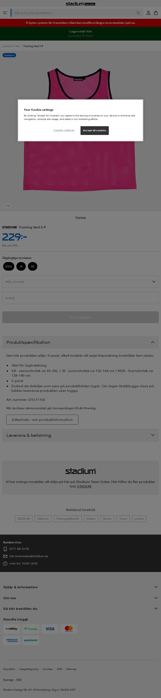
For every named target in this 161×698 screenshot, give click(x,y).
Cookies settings (63, 130)
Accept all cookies (94, 130)
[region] (80, 120)
